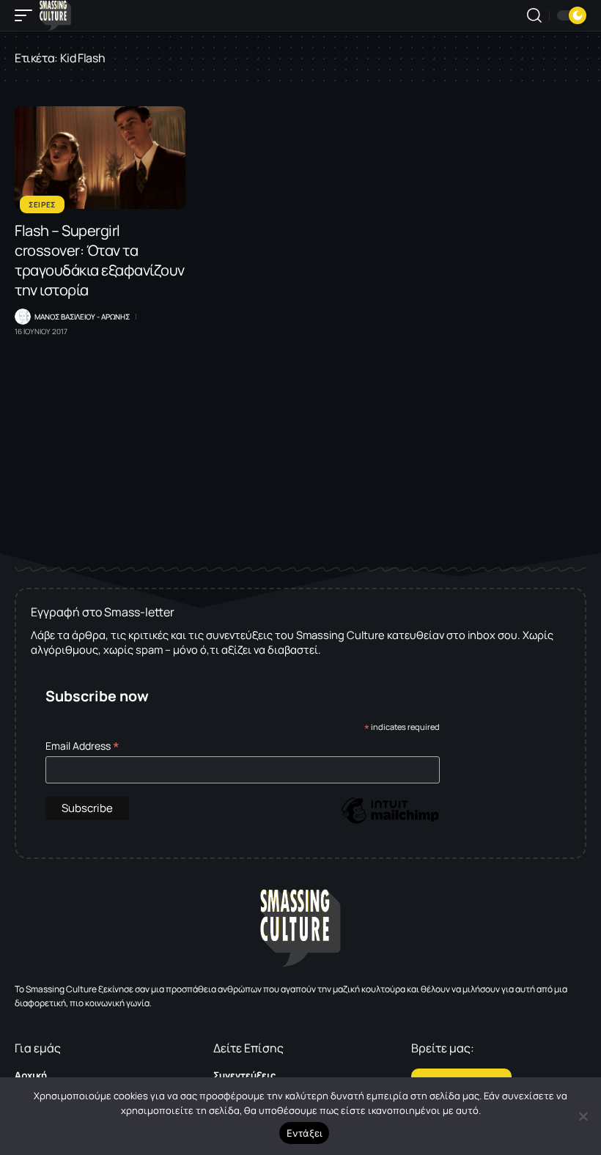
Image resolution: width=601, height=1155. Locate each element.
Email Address (82, 745)
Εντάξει (304, 1133)
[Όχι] (582, 1116)
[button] (27, 15)
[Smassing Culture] (55, 15)
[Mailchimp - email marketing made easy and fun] (390, 821)
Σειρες (42, 204)
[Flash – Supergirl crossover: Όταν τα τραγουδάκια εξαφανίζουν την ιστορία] (100, 157)
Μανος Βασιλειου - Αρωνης (82, 316)
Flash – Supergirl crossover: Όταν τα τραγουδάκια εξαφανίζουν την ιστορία (100, 260)
